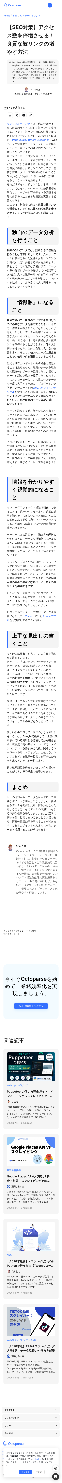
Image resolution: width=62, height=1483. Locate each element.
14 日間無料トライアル (31, 1006)
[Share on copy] (30, 115)
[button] (55, 1476)
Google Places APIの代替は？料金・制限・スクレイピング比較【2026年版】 (28, 1181)
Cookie (38, 1459)
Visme (28, 616)
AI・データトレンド (30, 15)
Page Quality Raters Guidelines (30, 139)
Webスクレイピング (17, 1085)
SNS (9, 1255)
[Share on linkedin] (10, 115)
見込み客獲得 (14, 1170)
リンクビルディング (18, 123)
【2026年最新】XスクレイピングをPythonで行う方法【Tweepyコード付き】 (30, 1266)
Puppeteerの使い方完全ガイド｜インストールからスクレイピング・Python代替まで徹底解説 (30, 1096)
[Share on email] (24, 115)
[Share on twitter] (17, 115)
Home (6, 15)
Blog (15, 15)
